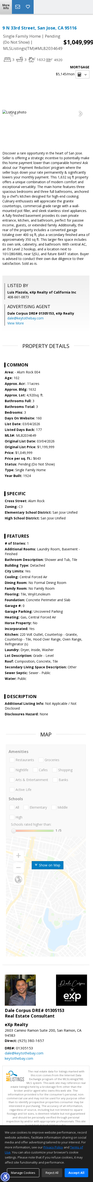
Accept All (76, 1172)
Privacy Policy (53, 1147)
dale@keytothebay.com (25, 318)
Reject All (52, 1172)
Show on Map (49, 865)
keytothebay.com (19, 1058)
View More (15, 323)
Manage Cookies (23, 1172)
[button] (5, 1176)
